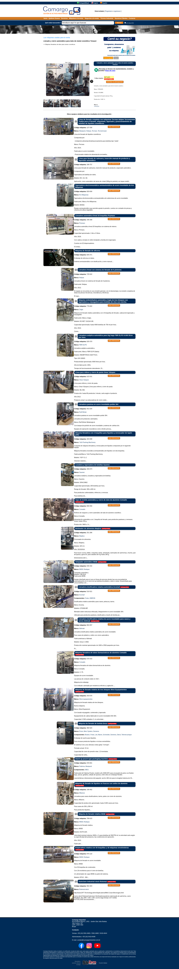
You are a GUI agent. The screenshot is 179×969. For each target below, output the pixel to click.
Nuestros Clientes (121, 18)
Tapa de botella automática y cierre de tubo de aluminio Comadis (101, 500)
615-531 (83, 376)
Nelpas (88, 131)
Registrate (108, 11)
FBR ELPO (83, 345)
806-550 (83, 506)
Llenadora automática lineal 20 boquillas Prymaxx (95, 216)
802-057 (83, 625)
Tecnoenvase (102, 131)
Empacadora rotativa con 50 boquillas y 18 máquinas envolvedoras (102, 848)
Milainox (82, 793)
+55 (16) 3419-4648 (88, 936)
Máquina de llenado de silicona (87, 251)
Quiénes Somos (54, 18)
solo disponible (130, 23)
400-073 (83, 469)
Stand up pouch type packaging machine (91, 759)
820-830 (83, 191)
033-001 (83, 763)
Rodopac (87, 569)
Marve (100, 734)
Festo (87, 598)
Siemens (96, 731)
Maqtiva (81, 536)
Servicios (64, 18)
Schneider (106, 734)
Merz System (88, 731)
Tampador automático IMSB (86, 562)
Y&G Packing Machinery (87, 442)
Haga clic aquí (110, 70)
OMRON (92, 598)
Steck (119, 734)
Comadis (82, 509)
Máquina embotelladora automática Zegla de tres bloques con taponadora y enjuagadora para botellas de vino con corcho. (103, 301)
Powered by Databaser (103, 962)
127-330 (83, 127)
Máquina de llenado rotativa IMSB (92, 814)
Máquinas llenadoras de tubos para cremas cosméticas (60, 44)
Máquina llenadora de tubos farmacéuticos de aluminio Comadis (101, 653)
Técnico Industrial (106, 18)
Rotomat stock (84, 889)
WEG (87, 769)
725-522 (83, 274)
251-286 (83, 532)
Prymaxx (82, 223)
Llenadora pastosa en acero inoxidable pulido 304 (98, 404)
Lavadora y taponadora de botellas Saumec (92, 465)
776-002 (83, 306)
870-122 (83, 854)
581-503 (83, 886)
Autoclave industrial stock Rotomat (93, 881)
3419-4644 (103, 933)
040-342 (83, 566)
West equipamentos (85, 699)
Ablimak (82, 628)
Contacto (132, 18)
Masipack (82, 131)
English (95, 3)
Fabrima (82, 766)
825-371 (83, 255)
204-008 (83, 439)
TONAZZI (96, 106)
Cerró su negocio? (108, 58)
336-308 (83, 220)
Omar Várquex (84, 380)
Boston (87, 734)
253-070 (83, 696)
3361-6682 (95, 933)
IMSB (81, 569)
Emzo (81, 731)
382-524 (83, 728)
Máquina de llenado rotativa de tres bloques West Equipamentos (101, 690)
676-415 (83, 659)
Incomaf (81, 595)
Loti (96, 734)
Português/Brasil (84, 3)
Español (104, 3)
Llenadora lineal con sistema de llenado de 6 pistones (100, 270)
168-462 (83, 789)
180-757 (83, 164)
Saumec (82, 472)
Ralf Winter (83, 412)
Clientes (116, 58)
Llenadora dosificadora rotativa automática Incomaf (99, 587)
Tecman (94, 131)
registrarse (117, 11)
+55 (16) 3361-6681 (83, 933)
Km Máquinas (83, 195)
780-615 (83, 818)
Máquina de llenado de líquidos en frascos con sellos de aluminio (101, 783)
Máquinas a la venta (76, 18)
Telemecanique (126, 734)
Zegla (81, 309)
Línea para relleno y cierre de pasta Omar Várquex (95, 372)
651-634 (83, 409)
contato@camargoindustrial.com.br (88, 940)
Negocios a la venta (92, 18)
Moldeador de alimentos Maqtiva (88, 528)
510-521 (83, 591)
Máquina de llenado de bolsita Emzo (93, 723)
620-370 (83, 341)
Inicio (45, 18)
